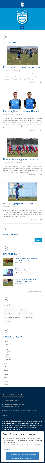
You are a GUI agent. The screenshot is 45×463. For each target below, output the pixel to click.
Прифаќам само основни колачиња (23, 454)
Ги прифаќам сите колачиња (22, 458)
